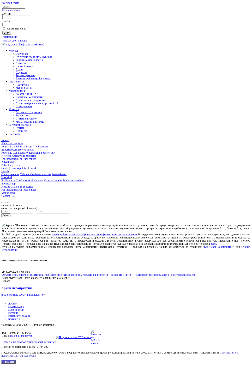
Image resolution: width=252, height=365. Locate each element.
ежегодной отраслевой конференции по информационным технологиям (94, 234)
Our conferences (10, 174)
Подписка (21, 72)
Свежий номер (24, 66)
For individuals (9, 158)
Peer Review (48, 152)
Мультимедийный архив (30, 121)
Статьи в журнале (26, 118)
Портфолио (22, 84)
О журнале (22, 53)
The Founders (40, 146)
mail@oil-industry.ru (21, 335)
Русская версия (10, 2)
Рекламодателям (25, 75)
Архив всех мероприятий (30, 100)
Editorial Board (24, 146)
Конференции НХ (26, 93)
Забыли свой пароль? (14, 40)
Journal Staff (8, 146)
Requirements (32, 152)
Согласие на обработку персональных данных (29, 341)
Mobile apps (8, 192)
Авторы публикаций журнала (33, 78)
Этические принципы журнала (34, 56)
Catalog (5, 168)
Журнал (13, 50)
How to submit (26, 149)
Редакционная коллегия (29, 59)
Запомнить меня (16, 28)
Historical (6, 177)
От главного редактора (29, 112)
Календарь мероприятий (30, 96)
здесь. (214, 243)
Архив (19, 69)
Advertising (7, 161)
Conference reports (40, 174)
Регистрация (9, 36)
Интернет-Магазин (20, 124)
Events (5, 171)
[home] (1, 199)
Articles (5, 186)
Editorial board (9, 149)
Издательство (17, 81)
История (14, 109)
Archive (17, 155)
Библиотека (22, 115)
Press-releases (59, 174)
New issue (7, 155)
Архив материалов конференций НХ (37, 103)
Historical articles (53, 180)
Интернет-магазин (19, 315)
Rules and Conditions (13, 152)
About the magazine (12, 143)
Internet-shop (8, 183)
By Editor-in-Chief (11, 180)
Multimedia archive (73, 180)
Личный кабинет (12, 10)
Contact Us (7, 195)
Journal (5, 140)
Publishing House (11, 165)
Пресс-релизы (24, 106)
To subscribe (29, 155)
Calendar (25, 174)
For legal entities (27, 158)
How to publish (18, 168)
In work (32, 168)
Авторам (21, 63)
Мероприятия (24, 87)
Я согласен (8, 362)
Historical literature (32, 180)
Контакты (14, 134)
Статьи (20, 127)
